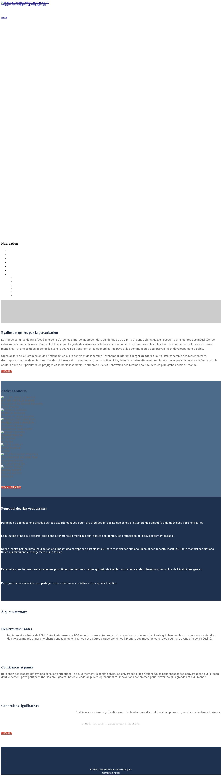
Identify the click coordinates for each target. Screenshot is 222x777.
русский (18, 291)
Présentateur (15, 258)
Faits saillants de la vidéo (24, 262)
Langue (12, 274)
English (18, 277)
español (18, 295)
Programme (15, 254)
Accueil (12, 250)
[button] (6, 371)
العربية (17, 281)
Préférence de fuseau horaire (27, 266)
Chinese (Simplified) (26, 284)
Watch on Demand (20, 270)
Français (18, 288)
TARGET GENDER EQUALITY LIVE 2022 (23, 5)
